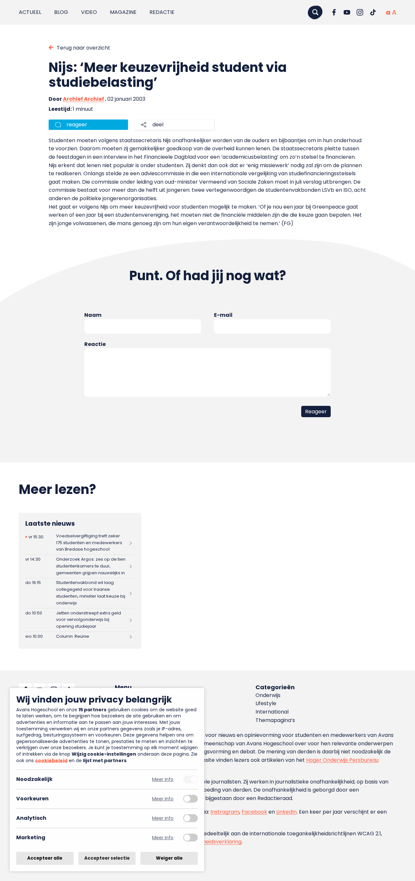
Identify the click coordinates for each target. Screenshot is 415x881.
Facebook (254, 812)
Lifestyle (265, 703)
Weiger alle (169, 858)
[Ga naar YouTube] (346, 12)
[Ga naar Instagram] (359, 12)
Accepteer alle (44, 858)
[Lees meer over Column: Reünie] (79, 637)
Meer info (162, 779)
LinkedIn (286, 812)
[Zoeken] (315, 12)
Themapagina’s (275, 720)
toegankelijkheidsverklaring (207, 841)
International (272, 711)
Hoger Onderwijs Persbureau (342, 760)
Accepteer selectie (107, 858)
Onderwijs (267, 695)
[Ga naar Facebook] (333, 12)
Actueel (30, 12)
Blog (61, 12)
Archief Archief (83, 99)
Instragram (224, 812)
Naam (92, 315)
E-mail (223, 315)
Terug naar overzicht (83, 47)
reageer (76, 124)
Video (89, 12)
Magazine (123, 12)
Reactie (95, 344)
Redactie (161, 12)
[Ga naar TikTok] (372, 12)
